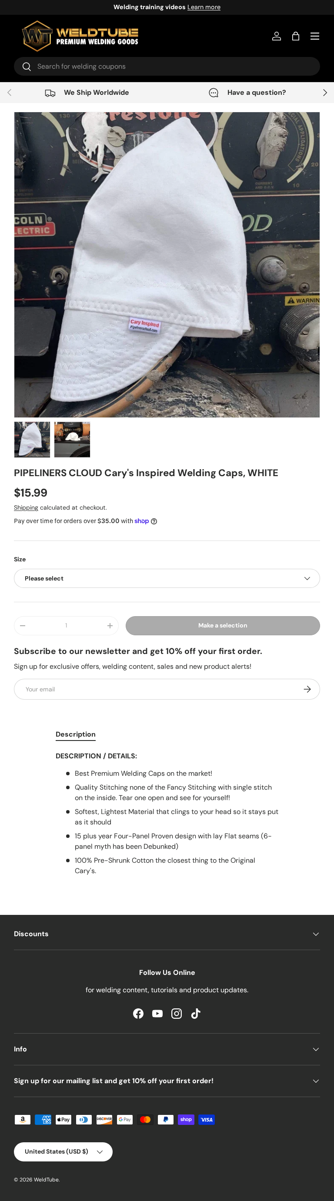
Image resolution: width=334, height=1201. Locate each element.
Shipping (26, 507)
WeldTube (46, 1179)
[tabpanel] (167, 813)
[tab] (76, 734)
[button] (295, 36)
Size (20, 559)
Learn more (203, 7)
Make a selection (222, 625)
